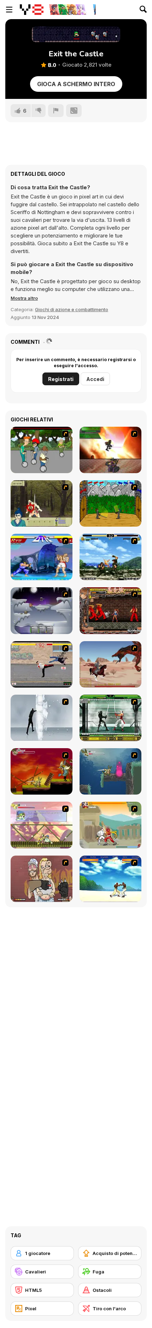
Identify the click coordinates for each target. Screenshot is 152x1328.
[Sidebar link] (9, 9)
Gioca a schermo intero (76, 84)
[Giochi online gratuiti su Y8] (31, 9)
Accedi (95, 379)
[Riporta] (56, 110)
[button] (24, 298)
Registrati (61, 379)
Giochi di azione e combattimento (71, 309)
